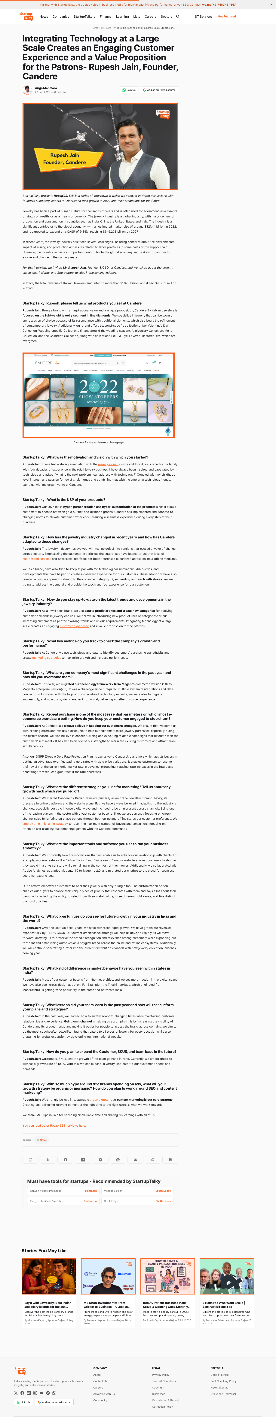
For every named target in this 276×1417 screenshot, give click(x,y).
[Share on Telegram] (101, 1160)
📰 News (41, 1139)
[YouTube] (41, 1393)
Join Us (131, 89)
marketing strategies (46, 657)
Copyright (158, 1387)
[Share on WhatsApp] (30, 1160)
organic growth (100, 1099)
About (97, 1374)
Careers (150, 16)
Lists (136, 16)
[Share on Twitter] (48, 1160)
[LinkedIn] (29, 1393)
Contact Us (100, 1381)
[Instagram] (35, 1393)
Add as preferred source (161, 89)
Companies (61, 16)
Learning (122, 16)
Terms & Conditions (164, 1381)
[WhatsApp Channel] (54, 1393)
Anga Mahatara (46, 88)
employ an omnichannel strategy (45, 823)
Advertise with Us (104, 1393)
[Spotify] (48, 1393)
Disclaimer (158, 1393)
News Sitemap (219, 1387)
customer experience (74, 626)
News (44, 16)
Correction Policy (162, 1406)
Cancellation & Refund (165, 1400)
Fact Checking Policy (224, 1381)
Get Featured (227, 16)
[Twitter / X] (16, 1393)
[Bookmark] (170, 1160)
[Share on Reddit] (118, 1160)
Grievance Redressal (223, 1393)
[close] (271, 5)
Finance (106, 16)
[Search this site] (178, 16)
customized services (37, 559)
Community (100, 1400)
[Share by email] (135, 1160)
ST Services (204, 16)
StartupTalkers (84, 16)
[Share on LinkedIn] (83, 1160)
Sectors (166, 16)
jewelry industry (109, 464)
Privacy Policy (160, 1374)
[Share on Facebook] (65, 1160)
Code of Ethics (219, 1374)
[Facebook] (22, 1393)
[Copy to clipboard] (153, 1160)
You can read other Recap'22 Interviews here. (54, 1125)
